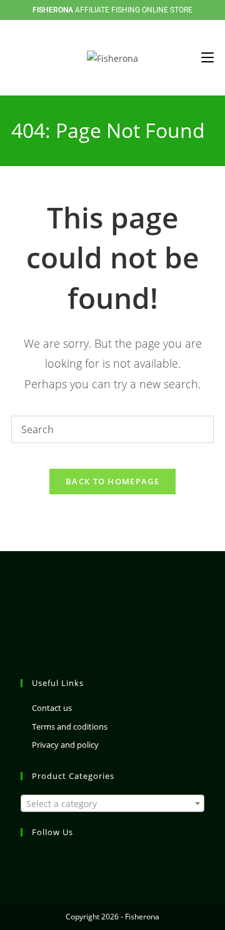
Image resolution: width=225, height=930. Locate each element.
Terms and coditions (70, 726)
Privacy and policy (65, 744)
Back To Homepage (112, 481)
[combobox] (112, 803)
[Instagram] (28, 858)
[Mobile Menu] (207, 57)
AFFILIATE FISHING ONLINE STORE (112, 10)
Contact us (52, 707)
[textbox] (112, 804)
